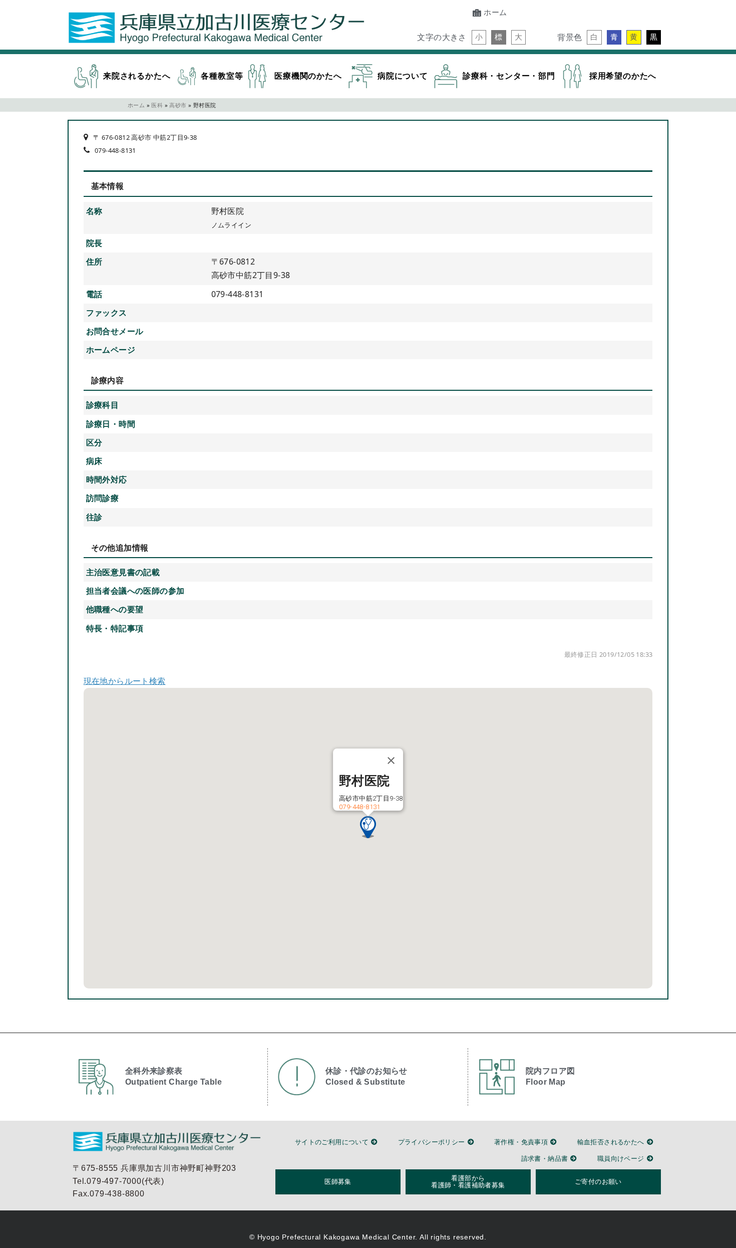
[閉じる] (391, 760)
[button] (479, 37)
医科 (157, 105)
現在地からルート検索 (125, 680)
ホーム (136, 105)
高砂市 (177, 105)
